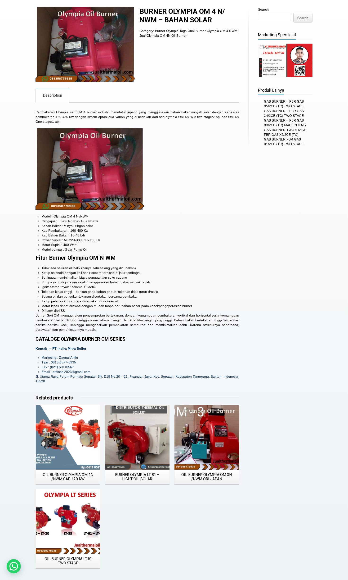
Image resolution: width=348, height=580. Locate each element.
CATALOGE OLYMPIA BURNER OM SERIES (80, 339)
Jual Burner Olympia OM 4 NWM (212, 31)
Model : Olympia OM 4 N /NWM (65, 216)
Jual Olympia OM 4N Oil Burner (163, 35)
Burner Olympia (166, 31)
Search (263, 9)
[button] (14, 566)
